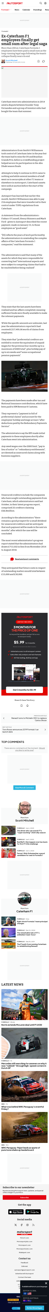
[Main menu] (2, 3)
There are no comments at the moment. (24, 749)
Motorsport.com (24, 1245)
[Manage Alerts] (27, 705)
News (17, 10)
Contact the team (24, 1277)
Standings (37, 10)
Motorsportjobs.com (24, 1241)
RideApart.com (24, 1252)
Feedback (24, 1263)
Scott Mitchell (11, 60)
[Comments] (44, 61)
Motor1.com (24, 1238)
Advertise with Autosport (24, 1273)
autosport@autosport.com (24, 1270)
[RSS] (33, 1225)
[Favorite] (38, 61)
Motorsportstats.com (24, 1249)
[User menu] (45, 3)
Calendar (26, 10)
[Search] (41, 3)
